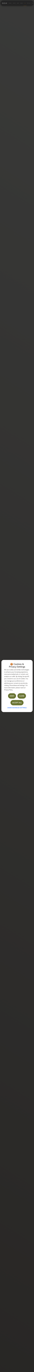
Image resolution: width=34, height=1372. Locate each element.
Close (21, 696)
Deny (12, 696)
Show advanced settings (17, 708)
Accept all (17, 702)
